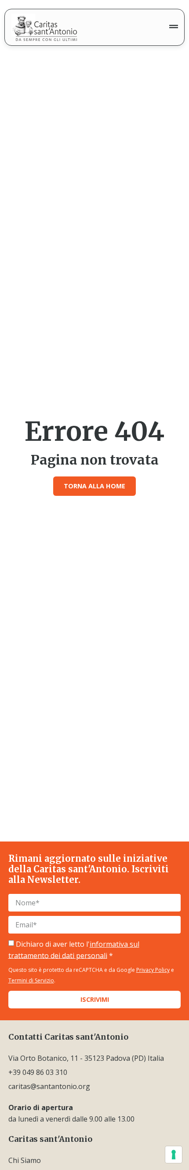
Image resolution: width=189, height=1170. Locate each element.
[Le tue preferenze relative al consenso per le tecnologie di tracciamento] (173, 1154)
